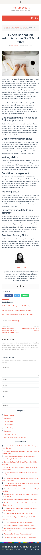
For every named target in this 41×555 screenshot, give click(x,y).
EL (27, 547)
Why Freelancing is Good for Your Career (30, 328)
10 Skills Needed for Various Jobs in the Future (18, 513)
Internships (7, 418)
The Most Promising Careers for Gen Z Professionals (20, 537)
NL (12, 547)
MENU (36, 18)
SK (22, 549)
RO (16, 549)
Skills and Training (13, 321)
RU (19, 549)
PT (10, 549)
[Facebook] (20, 286)
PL (13, 549)
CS (6, 547)
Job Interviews (8, 421)
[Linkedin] (18, 286)
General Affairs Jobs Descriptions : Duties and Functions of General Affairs (10, 329)
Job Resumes (8, 425)
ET (15, 547)
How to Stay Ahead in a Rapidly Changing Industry (17, 310)
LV (38, 547)
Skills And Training (10, 434)
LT (4, 549)
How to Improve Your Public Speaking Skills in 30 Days (21, 500)
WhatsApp (25, 296)
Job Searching (8, 428)
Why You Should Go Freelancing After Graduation (19, 522)
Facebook (9, 296)
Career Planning (9, 415)
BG (3, 547)
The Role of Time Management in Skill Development (17, 306)
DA (9, 547)
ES (29, 549)
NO (7, 549)
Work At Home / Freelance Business (15, 437)
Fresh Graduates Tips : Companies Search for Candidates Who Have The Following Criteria (20, 484)
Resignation (7, 431)
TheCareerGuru (20, 7)
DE (24, 547)
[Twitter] (23, 286)
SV (32, 549)
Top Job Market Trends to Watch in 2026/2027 (18, 534)
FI (18, 547)
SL (25, 549)
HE (30, 547)
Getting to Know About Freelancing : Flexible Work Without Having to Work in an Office (18, 458)
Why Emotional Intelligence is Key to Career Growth (17, 314)
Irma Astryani (8, 339)
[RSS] (20, 2)
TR (35, 549)
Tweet (17, 296)
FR (21, 547)
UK (38, 549)
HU (33, 547)
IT (35, 547)
